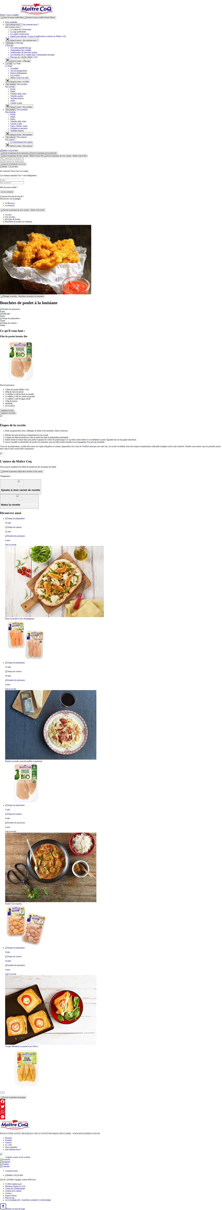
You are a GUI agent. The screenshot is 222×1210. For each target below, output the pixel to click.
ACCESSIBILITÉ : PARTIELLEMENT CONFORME (28, 1200)
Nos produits (11, 110)
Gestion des (13, 1191)
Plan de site (9, 1198)
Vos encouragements (18, 71)
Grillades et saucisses (18, 128)
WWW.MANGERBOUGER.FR (86, 1133)
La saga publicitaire (18, 32)
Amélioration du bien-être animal (23, 52)
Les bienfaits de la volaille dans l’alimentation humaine (32, 55)
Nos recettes (11, 84)
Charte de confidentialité (15, 1188)
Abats (12, 101)
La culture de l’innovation (20, 29)
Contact (8, 1193)
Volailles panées (16, 96)
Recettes (8, 1138)
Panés (12, 119)
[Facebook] (111, 1101)
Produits (8, 1140)
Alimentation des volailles (20, 50)
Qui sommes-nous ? (13, 25)
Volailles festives (17, 98)
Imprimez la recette (8, 413)
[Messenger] (111, 1116)
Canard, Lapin (16, 103)
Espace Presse (11, 1195)
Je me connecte (7, 192)
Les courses (15, 75)
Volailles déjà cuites (18, 94)
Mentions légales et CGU (15, 1186)
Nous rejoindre (11, 22)
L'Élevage (9, 43)
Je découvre (10, 203)
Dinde (12, 91)
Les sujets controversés (19, 34)
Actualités (14, 68)
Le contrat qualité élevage (20, 48)
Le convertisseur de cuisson (21, 142)
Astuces (8, 1142)
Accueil (8, 215)
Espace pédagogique (18, 73)
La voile (8, 1145)
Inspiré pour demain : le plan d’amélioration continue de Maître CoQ (38, 36)
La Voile (9, 64)
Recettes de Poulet (12, 219)
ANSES (86, 446)
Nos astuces (11, 137)
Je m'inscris (9, 205)
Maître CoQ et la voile (19, 78)
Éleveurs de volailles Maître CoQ (23, 57)
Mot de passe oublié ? (9, 187)
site (106, 446)
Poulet (12, 89)
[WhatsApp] (111, 1111)
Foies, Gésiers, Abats (18, 126)
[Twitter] (111, 1106)
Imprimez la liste (7, 410)
